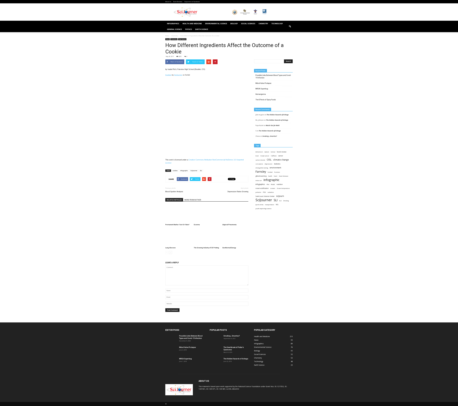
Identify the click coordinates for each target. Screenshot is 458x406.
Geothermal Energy (229, 248)
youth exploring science (263, 208)
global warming (260, 176)
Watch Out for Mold (272, 125)
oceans (272, 188)
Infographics (173, 23)
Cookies (168, 75)
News (167, 39)
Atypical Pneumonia (229, 225)
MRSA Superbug (261, 89)
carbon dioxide (260, 160)
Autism (267, 152)
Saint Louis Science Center (265, 196)
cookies (175, 170)
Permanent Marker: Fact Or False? (177, 225)
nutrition (280, 184)
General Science (174, 29)
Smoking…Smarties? (269, 136)
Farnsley (260, 171)
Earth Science (201, 29)
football (270, 172)
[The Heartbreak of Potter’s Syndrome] (216, 350)
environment (275, 167)
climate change (281, 159)
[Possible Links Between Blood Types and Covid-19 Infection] (171, 339)
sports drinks (259, 205)
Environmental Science (216, 23)
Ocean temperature (283, 188)
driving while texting (261, 168)
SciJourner (178, 75)
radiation (271, 192)
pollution (258, 192)
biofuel (273, 152)
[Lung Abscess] (178, 237)
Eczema (197, 225)
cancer (280, 156)
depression (268, 164)
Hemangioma (260, 94)
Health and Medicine (192, 23)
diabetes (277, 164)
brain (257, 156)
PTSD (264, 192)
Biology (234, 23)
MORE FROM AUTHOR (193, 200)
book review (281, 152)
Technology (277, 23)
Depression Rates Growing (238, 191)
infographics (260, 184)
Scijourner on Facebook (192, 2)
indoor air (258, 180)
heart (275, 176)
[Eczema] (207, 214)
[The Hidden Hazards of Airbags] (216, 362)
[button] (290, 26)
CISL (269, 159)
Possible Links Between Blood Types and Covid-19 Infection (273, 76)
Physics (188, 29)
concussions (259, 164)
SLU (280, 201)
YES (277, 204)
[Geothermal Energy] (235, 237)
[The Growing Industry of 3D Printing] (207, 237)
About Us (168, 2)
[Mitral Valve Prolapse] (171, 350)
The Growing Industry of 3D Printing (206, 248)
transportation (269, 205)
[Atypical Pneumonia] (235, 214)
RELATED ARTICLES (174, 200)
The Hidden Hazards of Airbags (278, 115)
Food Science (182, 39)
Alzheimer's (259, 152)
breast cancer (264, 156)
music (273, 184)
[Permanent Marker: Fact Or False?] (178, 214)
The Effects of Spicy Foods (265, 100)
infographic (184, 170)
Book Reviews (177, 2)
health (270, 176)
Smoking (286, 201)
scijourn (280, 196)
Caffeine (273, 156)
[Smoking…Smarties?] (216, 339)
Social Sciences (248, 23)
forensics (277, 172)
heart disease (283, 176)
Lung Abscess (170, 248)
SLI (201, 170)
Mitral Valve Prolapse (263, 83)
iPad (268, 184)
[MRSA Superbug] (171, 362)
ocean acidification (262, 188)
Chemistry (263, 23)
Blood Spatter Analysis (174, 191)
